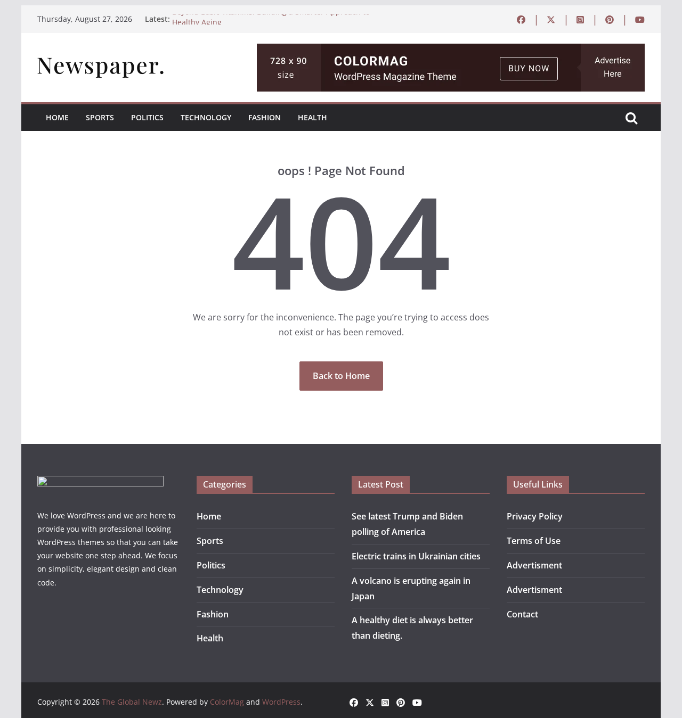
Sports (100, 117)
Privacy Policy (535, 516)
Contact (522, 614)
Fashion (264, 117)
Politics (147, 117)
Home (57, 117)
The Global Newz (132, 702)
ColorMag (227, 702)
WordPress (281, 702)
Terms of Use (534, 541)
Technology (206, 117)
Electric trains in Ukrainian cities (416, 556)
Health (312, 117)
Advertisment (534, 565)
